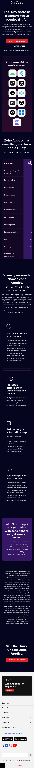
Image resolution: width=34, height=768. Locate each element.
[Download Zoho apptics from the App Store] (7, 739)
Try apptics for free (17, 41)
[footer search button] (30, 755)
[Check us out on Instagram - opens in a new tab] (10, 745)
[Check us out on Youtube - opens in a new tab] (15, 745)
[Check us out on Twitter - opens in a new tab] (3, 745)
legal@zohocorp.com (12, 621)
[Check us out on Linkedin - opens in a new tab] (6, 745)
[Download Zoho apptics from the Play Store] (20, 739)
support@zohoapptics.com (13, 733)
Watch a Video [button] (19, 46)
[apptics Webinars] (17, 686)
